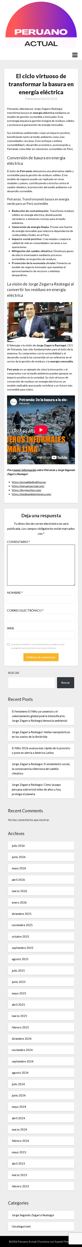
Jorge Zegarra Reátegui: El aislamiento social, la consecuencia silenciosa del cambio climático (41, 768)
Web (10, 628)
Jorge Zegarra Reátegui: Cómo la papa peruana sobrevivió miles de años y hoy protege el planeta (36, 789)
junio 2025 (19, 981)
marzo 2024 (19, 1129)
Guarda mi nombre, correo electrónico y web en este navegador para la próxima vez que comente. (37, 646)
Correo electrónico (25, 610)
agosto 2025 (20, 959)
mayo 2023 (19, 1152)
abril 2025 (18, 1004)
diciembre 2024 (21, 1038)
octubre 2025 (20, 936)
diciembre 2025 (21, 913)
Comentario (18, 541)
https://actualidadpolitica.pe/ (29, 482)
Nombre (15, 592)
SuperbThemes (64, 1241)
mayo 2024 (19, 1106)
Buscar (13, 672)
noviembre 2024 (22, 1050)
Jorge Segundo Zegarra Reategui (33, 1215)
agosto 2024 (20, 1072)
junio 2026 (19, 857)
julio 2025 (18, 970)
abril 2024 (18, 1118)
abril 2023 (18, 1163)
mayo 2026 (19, 868)
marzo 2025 (19, 1016)
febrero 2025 (20, 1027)
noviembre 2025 (22, 925)
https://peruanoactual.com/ (28, 486)
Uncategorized (21, 1226)
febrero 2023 (20, 1186)
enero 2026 (19, 902)
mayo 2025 (19, 993)
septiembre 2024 (22, 1061)
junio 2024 (19, 1095)
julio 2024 (18, 1084)
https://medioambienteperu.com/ (31, 494)
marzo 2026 (19, 891)
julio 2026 (18, 845)
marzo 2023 (19, 1175)
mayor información (24, 470)
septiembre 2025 (22, 947)
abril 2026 (18, 879)
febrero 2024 (20, 1140)
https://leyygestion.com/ (26, 490)
